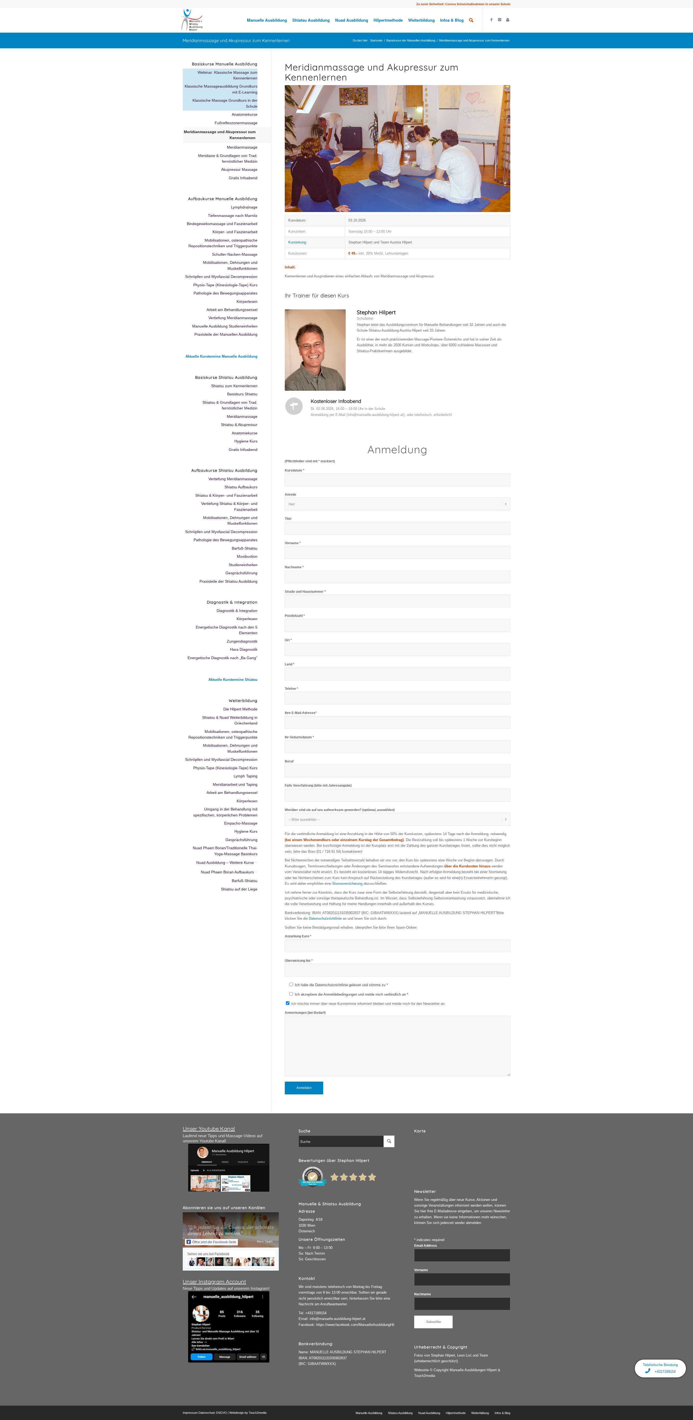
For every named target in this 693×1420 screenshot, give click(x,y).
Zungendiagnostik (242, 641)
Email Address (426, 1246)
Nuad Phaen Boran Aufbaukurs (227, 872)
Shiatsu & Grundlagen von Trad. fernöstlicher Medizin (229, 405)
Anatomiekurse (244, 114)
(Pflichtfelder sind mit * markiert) (310, 461)
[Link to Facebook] (491, 20)
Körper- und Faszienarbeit (235, 232)
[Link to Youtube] (508, 20)
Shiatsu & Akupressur (239, 424)
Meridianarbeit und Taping (235, 784)
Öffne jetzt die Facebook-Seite (214, 1242)
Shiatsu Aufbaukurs (240, 487)
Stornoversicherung (347, 884)
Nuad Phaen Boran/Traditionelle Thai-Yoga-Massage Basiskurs (225, 851)
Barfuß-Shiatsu (244, 548)
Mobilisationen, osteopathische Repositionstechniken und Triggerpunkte (222, 243)
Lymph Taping (245, 776)
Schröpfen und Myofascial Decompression (221, 276)
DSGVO (221, 1412)
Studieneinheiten (243, 565)
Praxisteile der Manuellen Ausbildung (225, 334)
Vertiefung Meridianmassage (232, 318)
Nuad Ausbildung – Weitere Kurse (225, 862)
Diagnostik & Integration (237, 610)
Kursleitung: (297, 242)
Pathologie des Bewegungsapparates (225, 293)
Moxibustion (247, 556)
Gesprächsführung (241, 573)
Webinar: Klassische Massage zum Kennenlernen (227, 75)
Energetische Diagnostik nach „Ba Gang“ (222, 658)
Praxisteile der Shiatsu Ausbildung (228, 581)
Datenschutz (206, 1412)
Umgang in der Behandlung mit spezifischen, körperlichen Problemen (225, 812)
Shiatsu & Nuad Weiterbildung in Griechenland (229, 720)
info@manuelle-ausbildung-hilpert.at (337, 1319)
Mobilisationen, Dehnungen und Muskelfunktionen (230, 265)
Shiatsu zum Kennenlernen (234, 386)
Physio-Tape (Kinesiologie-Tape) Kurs (225, 285)
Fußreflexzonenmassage (236, 123)
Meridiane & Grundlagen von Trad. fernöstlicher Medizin (227, 158)
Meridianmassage (242, 147)
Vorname (421, 1270)
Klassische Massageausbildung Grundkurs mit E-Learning (221, 89)
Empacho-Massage (240, 823)
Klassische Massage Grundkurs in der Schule (224, 103)
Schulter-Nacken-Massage (234, 254)
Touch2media (257, 1412)
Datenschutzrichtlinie (325, 918)
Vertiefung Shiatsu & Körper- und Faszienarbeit (229, 506)
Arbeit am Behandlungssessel (232, 309)
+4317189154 (315, 1313)
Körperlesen (247, 301)
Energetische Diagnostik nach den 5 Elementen (226, 630)
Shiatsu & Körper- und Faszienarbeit (226, 495)
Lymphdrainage (244, 207)
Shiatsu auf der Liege (239, 889)
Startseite (376, 40)
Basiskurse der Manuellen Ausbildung (410, 40)
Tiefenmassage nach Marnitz (232, 215)
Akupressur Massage (239, 169)
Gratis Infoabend (243, 178)
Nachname (422, 1294)
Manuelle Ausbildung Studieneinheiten (224, 326)
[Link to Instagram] (499, 20)
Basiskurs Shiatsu (242, 394)
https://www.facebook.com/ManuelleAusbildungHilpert (358, 1325)
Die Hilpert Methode (240, 709)
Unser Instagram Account (214, 1281)
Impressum (190, 1412)
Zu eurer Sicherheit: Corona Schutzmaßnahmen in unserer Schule (463, 4)
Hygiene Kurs (245, 441)
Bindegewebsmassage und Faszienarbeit (222, 224)
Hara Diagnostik (243, 649)
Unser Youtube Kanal (209, 1128)
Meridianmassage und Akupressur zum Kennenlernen (236, 40)
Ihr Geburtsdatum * (299, 737)
